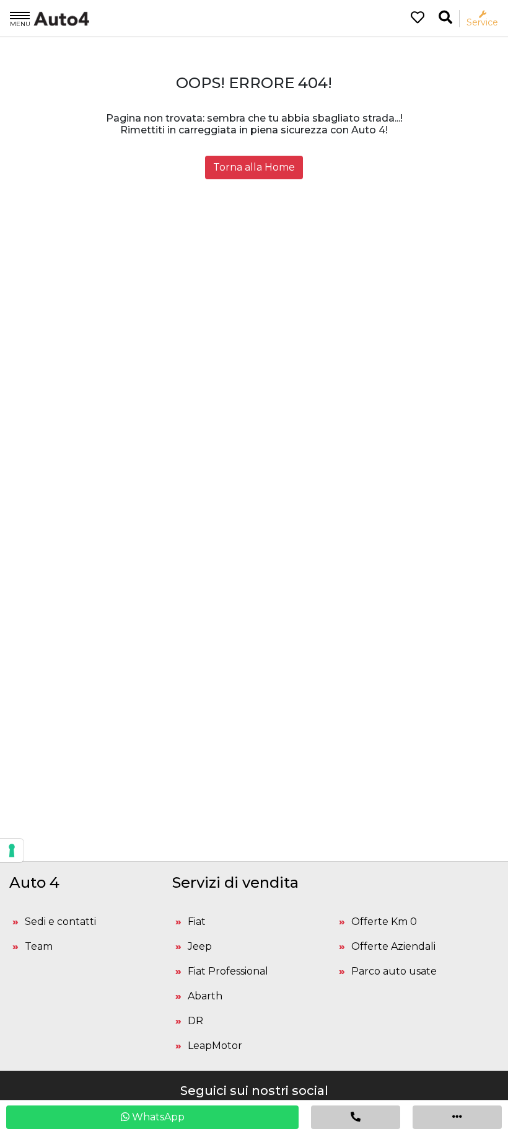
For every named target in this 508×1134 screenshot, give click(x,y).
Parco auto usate (394, 971)
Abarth (205, 996)
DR (195, 1021)
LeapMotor (215, 1045)
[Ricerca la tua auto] (445, 18)
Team (39, 946)
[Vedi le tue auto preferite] (412, 19)
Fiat (197, 921)
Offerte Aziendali (393, 946)
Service (482, 22)
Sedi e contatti (60, 921)
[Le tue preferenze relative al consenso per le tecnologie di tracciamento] (12, 850)
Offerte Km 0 (384, 921)
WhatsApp (157, 1117)
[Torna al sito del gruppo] (49, 18)
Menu (20, 23)
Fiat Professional (228, 971)
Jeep (200, 946)
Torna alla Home (254, 167)
